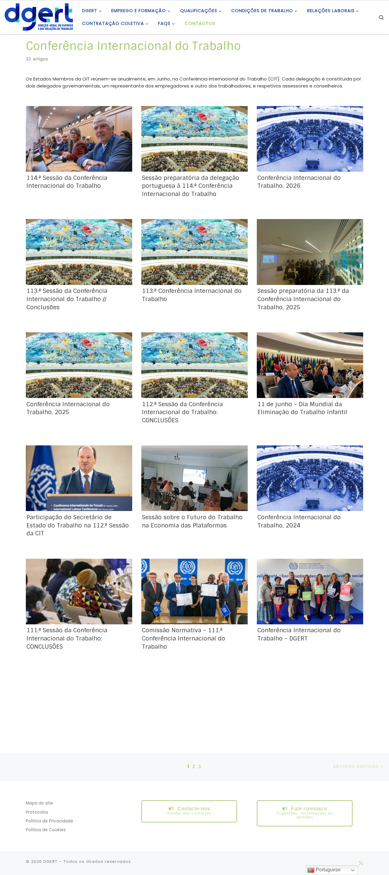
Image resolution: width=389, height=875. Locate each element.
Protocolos (37, 812)
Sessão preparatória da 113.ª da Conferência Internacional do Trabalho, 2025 (303, 299)
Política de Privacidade (49, 821)
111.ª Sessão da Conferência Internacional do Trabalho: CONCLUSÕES (66, 638)
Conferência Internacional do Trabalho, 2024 (299, 521)
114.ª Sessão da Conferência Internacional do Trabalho (66, 182)
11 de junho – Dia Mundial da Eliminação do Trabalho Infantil (302, 408)
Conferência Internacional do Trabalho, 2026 (299, 182)
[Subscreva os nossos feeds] (361, 863)
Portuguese (328, 869)
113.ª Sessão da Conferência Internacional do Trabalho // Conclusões (66, 299)
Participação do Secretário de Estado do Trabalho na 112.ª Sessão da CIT (77, 525)
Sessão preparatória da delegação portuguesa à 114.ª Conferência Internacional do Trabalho (190, 186)
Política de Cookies (46, 830)
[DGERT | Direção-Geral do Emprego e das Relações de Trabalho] (39, 16)
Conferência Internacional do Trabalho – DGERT (299, 634)
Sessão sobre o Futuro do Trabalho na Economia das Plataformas (192, 521)
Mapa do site (39, 803)
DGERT (50, 861)
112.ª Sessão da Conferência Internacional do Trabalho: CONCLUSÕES (182, 412)
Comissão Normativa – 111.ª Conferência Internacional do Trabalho (183, 638)
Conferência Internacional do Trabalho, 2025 (68, 408)
